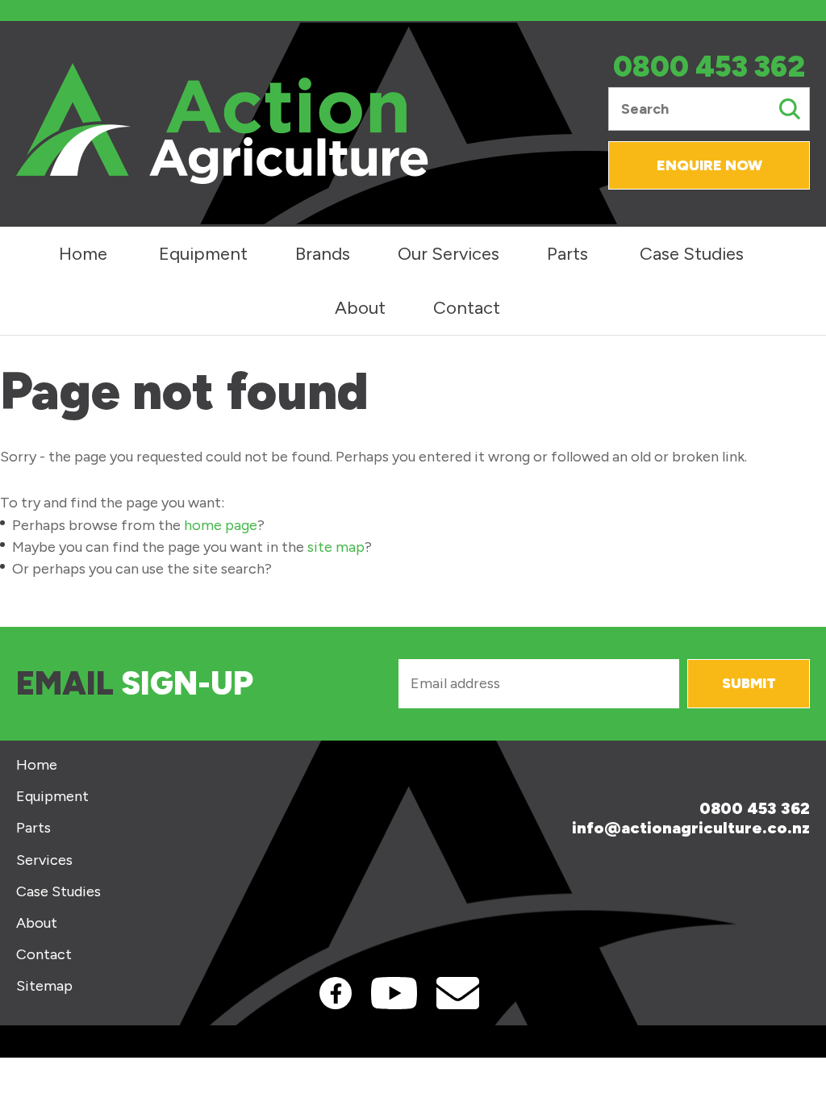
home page (220, 525)
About (360, 308)
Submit (749, 683)
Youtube (394, 993)
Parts (567, 254)
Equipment (203, 254)
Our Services (448, 254)
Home (83, 254)
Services (44, 860)
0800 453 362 (709, 67)
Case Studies (692, 254)
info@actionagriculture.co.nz (691, 827)
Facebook (335, 993)
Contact (466, 308)
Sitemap (44, 986)
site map (336, 547)
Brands (322, 254)
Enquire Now (709, 165)
